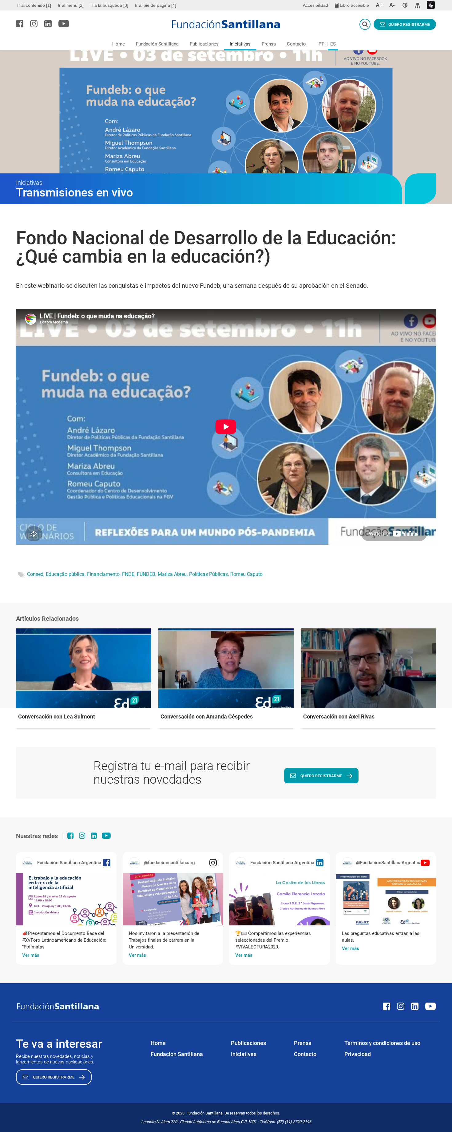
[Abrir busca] (365, 24)
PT (321, 44)
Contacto (296, 44)
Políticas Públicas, (209, 574)
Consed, (35, 574)
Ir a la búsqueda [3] (109, 5)
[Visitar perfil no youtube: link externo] (63, 23)
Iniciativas (240, 44)
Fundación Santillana (157, 44)
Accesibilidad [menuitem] (315, 5)
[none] (405, 5)
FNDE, (128, 574)
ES (333, 44)
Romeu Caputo (246, 574)
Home (118, 44)
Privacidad (357, 1054)
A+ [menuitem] (379, 5)
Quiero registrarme (409, 24)
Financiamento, (104, 574)
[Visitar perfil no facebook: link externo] (19, 23)
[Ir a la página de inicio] (226, 24)
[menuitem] (35, 5)
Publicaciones (204, 44)
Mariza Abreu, (173, 574)
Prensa (269, 44)
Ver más (30, 955)
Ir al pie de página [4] (155, 5)
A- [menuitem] (392, 5)
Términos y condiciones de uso (382, 1043)
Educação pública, (65, 574)
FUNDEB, (146, 574)
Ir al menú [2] (71, 5)
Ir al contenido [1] (34, 5)
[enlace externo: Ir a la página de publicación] (66, 899)
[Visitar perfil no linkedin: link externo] (48, 23)
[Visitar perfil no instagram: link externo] (34, 23)
